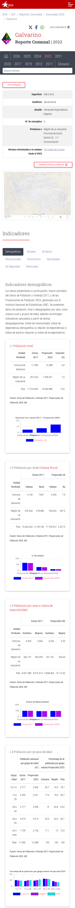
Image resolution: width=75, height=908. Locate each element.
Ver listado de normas (54, 149)
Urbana (44, 467)
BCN (5, 14)
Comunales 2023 (55, 14)
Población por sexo (26, 605)
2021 (58, 56)
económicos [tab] (34, 259)
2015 (28, 64)
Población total (23, 346)
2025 (27, 56)
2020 (7, 64)
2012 (38, 64)
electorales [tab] (32, 266)
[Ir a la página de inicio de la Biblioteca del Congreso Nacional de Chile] (5, 4)
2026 (16, 56)
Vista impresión (14, 85)
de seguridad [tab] (12, 266)
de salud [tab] (47, 251)
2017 (17, 64)
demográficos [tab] (13, 251)
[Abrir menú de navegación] (70, 4)
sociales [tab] (31, 251)
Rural (54, 467)
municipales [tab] (53, 259)
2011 (49, 64)
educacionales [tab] (13, 259)
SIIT (13, 14)
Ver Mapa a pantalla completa (52, 165)
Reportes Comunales (30, 14)
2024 (37, 56)
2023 (47, 56)
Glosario (63, 64)
